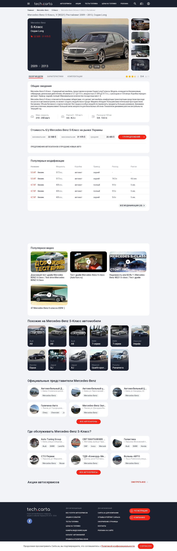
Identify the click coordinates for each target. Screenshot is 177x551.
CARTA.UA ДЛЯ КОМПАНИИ (108, 513)
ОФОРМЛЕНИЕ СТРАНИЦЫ (108, 522)
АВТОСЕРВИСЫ (65, 4)
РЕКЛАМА (124, 4)
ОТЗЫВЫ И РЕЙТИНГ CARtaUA (109, 517)
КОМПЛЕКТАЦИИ (75, 76)
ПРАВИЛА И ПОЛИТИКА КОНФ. (77, 539)
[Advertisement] (88, 225)
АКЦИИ (78, 4)
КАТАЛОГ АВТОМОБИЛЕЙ (75, 535)
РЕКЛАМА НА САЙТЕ (105, 530)
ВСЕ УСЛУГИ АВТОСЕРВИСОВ (77, 513)
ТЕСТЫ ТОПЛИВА (91, 4)
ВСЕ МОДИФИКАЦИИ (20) (131, 205)
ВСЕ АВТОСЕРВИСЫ (89, 472)
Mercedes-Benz (43, 10)
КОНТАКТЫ (102, 526)
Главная (31, 10)
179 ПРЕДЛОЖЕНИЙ (131, 137)
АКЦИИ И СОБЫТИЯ (73, 517)
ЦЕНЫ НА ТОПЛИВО (109, 4)
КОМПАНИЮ (139, 517)
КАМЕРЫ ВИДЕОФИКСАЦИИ (76, 530)
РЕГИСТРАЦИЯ (141, 511)
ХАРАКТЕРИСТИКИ (55, 76)
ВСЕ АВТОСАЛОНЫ (88, 421)
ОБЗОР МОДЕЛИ (36, 76)
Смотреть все (138, 482)
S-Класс (55, 10)
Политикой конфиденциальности (118, 546)
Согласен (145, 546)
